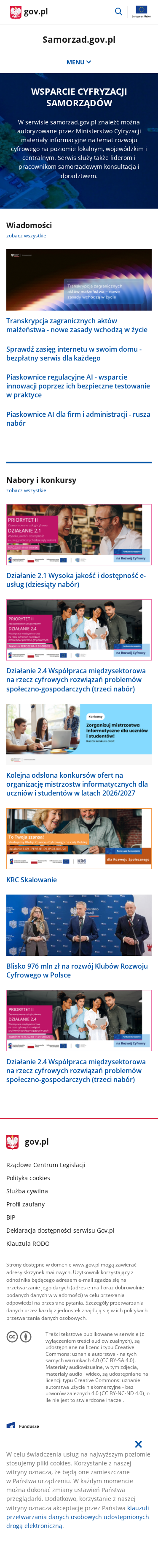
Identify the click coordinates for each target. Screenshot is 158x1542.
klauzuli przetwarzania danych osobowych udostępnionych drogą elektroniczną (77, 1517)
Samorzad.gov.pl (79, 39)
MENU (76, 62)
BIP (10, 1217)
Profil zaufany (25, 1204)
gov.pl (36, 1142)
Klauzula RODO (28, 1243)
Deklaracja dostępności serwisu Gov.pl (60, 1230)
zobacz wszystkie (26, 235)
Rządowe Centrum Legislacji (46, 1165)
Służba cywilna (27, 1191)
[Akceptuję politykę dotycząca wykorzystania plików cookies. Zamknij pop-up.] (138, 1444)
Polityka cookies (28, 1178)
